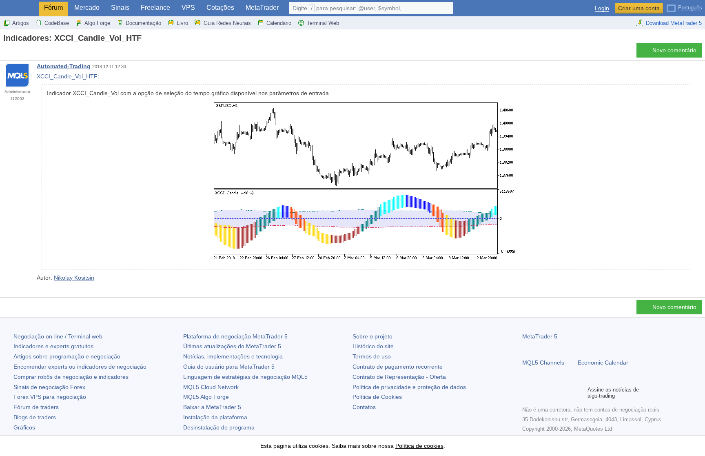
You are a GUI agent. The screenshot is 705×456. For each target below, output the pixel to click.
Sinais (120, 7)
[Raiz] (5, 52)
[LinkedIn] (579, 393)
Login (602, 8)
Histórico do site (373, 346)
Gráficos (24, 427)
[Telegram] (540, 393)
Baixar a (212, 407)
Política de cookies (419, 446)
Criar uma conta (639, 8)
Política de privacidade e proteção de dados (409, 387)
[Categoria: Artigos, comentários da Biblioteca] (15, 52)
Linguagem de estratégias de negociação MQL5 (245, 377)
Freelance (155, 7)
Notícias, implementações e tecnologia (233, 356)
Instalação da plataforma (215, 417)
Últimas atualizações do (232, 346)
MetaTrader (262, 7)
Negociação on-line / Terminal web (57, 336)
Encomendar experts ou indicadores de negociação (79, 366)
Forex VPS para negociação (49, 397)
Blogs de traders (34, 417)
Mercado (87, 7)
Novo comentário (674, 50)
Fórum (53, 7)
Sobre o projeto (372, 336)
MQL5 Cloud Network (211, 387)
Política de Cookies (377, 397)
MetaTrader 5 (539, 336)
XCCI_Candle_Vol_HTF (67, 76)
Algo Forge (97, 23)
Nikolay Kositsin (74, 277)
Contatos (364, 407)
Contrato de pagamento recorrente (397, 366)
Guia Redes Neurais (227, 23)
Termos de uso (371, 356)
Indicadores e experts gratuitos (53, 346)
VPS (188, 7)
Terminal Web (323, 23)
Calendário (278, 23)
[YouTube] (566, 393)
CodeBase (56, 23)
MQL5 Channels (543, 362)
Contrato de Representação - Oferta (399, 377)
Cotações (220, 7)
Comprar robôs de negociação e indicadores (71, 377)
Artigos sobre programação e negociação (66, 356)
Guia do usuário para (229, 366)
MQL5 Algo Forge (206, 397)
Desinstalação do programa (219, 427)
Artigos (20, 23)
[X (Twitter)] (553, 393)
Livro (182, 23)
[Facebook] (527, 393)
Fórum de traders (36, 407)
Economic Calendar (603, 362)
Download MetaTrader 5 (674, 23)
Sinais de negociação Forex (49, 387)
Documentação (143, 23)
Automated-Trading (64, 66)
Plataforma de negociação (235, 336)
